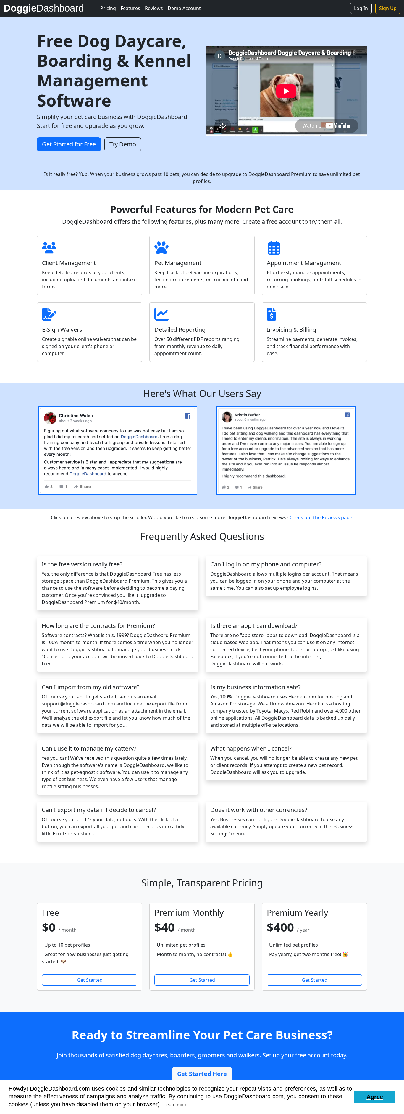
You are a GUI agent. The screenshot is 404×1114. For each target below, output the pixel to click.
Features (130, 8)
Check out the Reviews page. (321, 517)
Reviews (154, 8)
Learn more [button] (176, 1104)
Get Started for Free (69, 144)
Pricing (108, 8)
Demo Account (184, 8)
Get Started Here (202, 1074)
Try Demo (122, 144)
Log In (361, 8)
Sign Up (388, 8)
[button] (374, 1097)
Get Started (90, 980)
